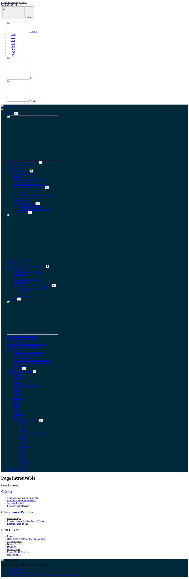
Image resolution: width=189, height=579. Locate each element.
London (16, 396)
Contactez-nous (14, 368)
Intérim (16, 176)
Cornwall (17, 382)
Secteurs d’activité (15, 168)
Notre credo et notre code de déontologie (26, 344)
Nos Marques (13, 349)
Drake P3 (11, 547)
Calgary (16, 380)
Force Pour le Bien (16, 342)
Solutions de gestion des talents (21, 165)
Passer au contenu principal (14, 2)
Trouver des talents (16, 468)
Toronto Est (18, 412)
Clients (10, 113)
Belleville (17, 374)
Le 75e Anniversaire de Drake (21, 339)
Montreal (17, 404)
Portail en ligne (14, 263)
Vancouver (18, 414)
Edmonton (18, 388)
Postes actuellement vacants (20, 260)
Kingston (17, 393)
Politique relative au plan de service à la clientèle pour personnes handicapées (43, 575)
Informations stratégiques (24, 182)
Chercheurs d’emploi (17, 212)
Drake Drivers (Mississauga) (26, 385)
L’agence (11, 536)
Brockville (18, 377)
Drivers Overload (15, 544)
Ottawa (16, 406)
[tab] (40, 162)
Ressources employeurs (18, 171)
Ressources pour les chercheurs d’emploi (26, 266)
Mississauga (18, 398)
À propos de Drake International (22, 336)
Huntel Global (13, 549)
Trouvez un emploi (16, 471)
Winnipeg (17, 417)
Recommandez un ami (17, 269)
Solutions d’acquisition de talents (22, 162)
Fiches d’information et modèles (28, 271)
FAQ (15, 277)
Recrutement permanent (24, 174)
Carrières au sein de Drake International (25, 347)
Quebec (16, 409)
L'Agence (11, 299)
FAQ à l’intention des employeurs (29, 184)
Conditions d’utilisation (18, 572)
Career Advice (19, 274)
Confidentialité (14, 570)
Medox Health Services (18, 552)
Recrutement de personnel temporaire (30, 179)
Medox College (14, 555)
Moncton (17, 401)
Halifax (16, 390)
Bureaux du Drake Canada (19, 371)
